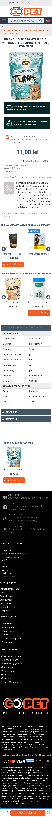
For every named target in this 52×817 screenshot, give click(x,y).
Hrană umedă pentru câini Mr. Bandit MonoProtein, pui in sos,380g (13, 302)
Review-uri (11, 419)
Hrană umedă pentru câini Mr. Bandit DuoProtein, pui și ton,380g (14, 469)
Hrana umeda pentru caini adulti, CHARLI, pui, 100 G (39, 254)
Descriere (11, 412)
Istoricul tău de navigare (18, 443)
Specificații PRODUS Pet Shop (23, 327)
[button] (4, 249)
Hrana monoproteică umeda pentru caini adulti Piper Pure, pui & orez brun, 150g (13, 254)
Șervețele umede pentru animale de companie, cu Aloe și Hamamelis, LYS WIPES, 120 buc (39, 302)
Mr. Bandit (15, 168)
